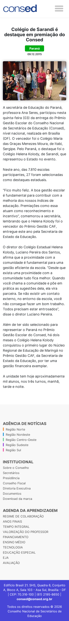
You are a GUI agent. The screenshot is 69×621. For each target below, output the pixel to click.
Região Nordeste (18, 434)
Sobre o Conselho (16, 468)
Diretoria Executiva (17, 488)
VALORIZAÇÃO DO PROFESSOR (25, 532)
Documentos (12, 493)
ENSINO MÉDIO (14, 542)
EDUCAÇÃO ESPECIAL (19, 552)
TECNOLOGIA (13, 547)
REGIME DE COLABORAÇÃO (23, 516)
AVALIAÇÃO (11, 563)
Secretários (11, 473)
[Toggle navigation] (59, 8)
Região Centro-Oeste (21, 440)
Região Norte (15, 429)
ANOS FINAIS (12, 521)
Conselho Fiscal (14, 483)
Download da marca (17, 499)
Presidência (11, 478)
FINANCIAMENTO (15, 537)
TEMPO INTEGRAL (16, 527)
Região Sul (13, 450)
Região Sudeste (17, 445)
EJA (6, 558)
